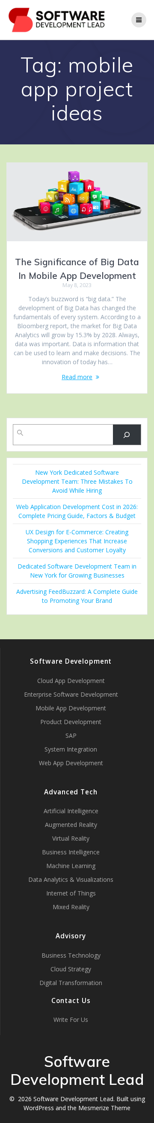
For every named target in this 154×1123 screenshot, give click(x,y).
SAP (71, 735)
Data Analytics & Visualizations (70, 879)
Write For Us (70, 1019)
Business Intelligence (71, 852)
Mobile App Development (71, 708)
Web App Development (71, 763)
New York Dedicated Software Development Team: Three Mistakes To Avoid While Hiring (77, 481)
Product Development (70, 722)
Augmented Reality (71, 825)
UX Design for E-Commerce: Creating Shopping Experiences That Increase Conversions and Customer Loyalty (77, 541)
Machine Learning (70, 866)
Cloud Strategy (70, 969)
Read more (77, 377)
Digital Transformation (70, 983)
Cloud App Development (71, 681)
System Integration (70, 749)
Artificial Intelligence (71, 811)
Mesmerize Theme (104, 1108)
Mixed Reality (71, 907)
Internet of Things (71, 893)
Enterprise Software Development (71, 694)
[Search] (127, 435)
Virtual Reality (70, 838)
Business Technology (71, 955)
